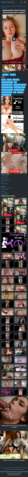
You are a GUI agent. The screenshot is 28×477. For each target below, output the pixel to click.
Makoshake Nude (6, 92)
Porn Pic (3, 182)
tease (14, 92)
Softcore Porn (4, 189)
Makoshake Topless (7, 82)
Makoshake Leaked (19, 87)
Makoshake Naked (7, 84)
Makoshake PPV (6, 95)
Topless (9, 79)
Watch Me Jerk (4, 178)
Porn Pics (3, 191)
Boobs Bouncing (19, 89)
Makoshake (15, 79)
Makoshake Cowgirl (7, 89)
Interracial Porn (19, 469)
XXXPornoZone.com (7, 2)
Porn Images (4, 183)
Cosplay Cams (4, 6)
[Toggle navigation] (25, 2)
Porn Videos (18, 6)
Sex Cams (11, 6)
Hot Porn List (12, 467)
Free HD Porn (20, 467)
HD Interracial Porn (5, 180)
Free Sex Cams (4, 467)
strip (15, 82)
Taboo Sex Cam (5, 175)
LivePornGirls (4, 194)
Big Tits (3, 79)
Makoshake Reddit (7, 87)
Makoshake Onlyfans (20, 84)
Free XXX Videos (5, 193)
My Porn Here (4, 177)
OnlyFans (13, 74)
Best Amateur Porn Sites (7, 188)
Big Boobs (5, 74)
